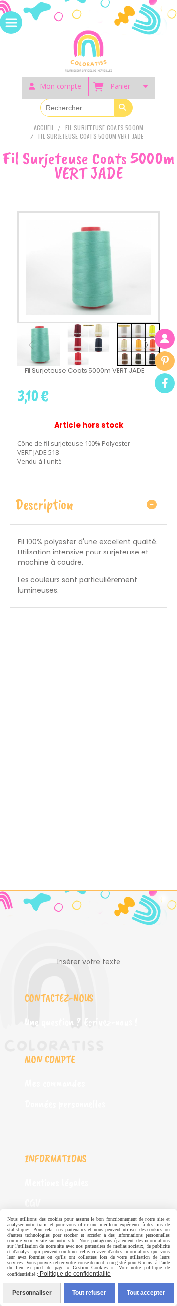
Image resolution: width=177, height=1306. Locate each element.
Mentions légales (56, 1182)
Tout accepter (146, 1292)
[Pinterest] (165, 361)
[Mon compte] (165, 339)
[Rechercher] (123, 108)
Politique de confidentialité (74, 1273)
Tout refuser (89, 1292)
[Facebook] (165, 383)
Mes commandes (55, 1083)
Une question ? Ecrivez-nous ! (81, 1022)
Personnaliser (32, 1292)
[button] (146, 345)
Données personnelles (65, 1103)
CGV (32, 1203)
